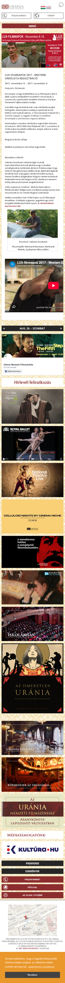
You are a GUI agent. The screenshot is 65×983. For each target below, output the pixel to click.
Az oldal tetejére (32, 895)
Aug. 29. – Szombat (32, 328)
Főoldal (32, 887)
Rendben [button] (32, 975)
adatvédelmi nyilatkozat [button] (41, 966)
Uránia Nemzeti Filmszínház (18, 364)
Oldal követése (14, 371)
